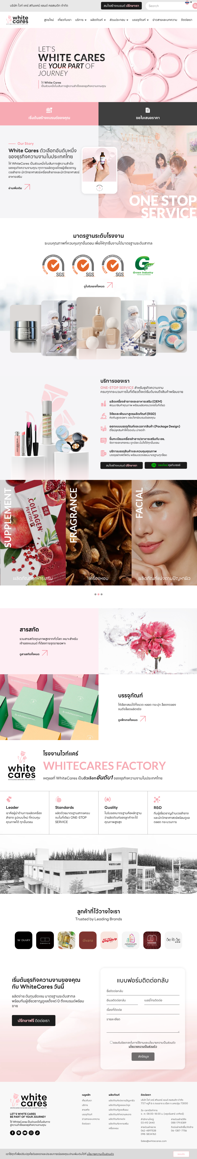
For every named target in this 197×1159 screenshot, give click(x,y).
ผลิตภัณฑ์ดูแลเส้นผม (118, 1110)
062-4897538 (148, 1130)
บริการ (85, 1105)
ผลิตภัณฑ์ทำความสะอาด (120, 1114)
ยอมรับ (181, 1154)
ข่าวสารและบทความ (165, 19)
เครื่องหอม (114, 1128)
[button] (95, 594)
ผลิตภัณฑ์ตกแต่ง (117, 1119)
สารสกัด (85, 1110)
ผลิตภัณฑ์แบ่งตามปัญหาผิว (122, 1100)
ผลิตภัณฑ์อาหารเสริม (119, 1123)
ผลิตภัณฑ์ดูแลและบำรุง (119, 1105)
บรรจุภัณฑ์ (87, 1114)
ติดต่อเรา (186, 19)
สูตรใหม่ (49, 19)
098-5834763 (148, 1134)
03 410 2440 (148, 1122)
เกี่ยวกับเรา (64, 19)
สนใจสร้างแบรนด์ (121, 5)
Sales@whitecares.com (154, 1141)
